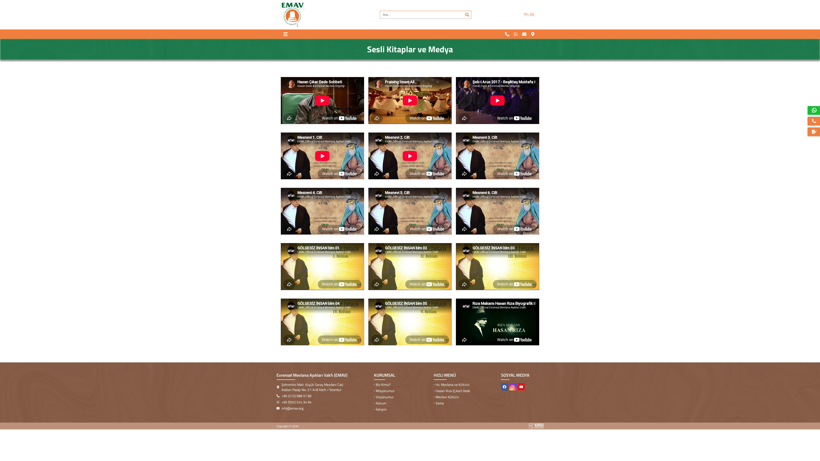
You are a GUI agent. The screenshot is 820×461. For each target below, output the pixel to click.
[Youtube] (521, 386)
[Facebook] (504, 386)
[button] (285, 34)
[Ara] (467, 15)
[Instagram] (513, 386)
